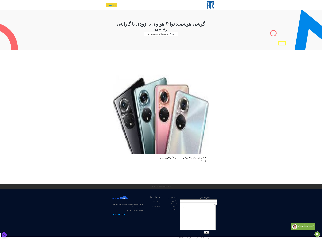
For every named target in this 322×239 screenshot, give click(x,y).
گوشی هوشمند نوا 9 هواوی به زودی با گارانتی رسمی (183, 157)
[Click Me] (124, 214)
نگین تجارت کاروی (193, 238)
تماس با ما (174, 203)
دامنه (158, 209)
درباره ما (174, 209)
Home (174, 34)
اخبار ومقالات (173, 206)
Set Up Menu (112, 5)
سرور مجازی (156, 201)
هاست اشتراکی (156, 206)
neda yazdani (197, 161)
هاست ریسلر (156, 203)
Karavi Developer (182, 238)
